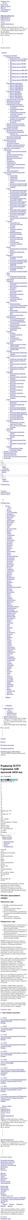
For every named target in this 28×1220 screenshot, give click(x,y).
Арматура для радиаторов (8, 1165)
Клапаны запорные (12, 156)
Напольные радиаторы (13, 101)
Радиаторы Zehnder (15, 450)
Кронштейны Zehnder (16, 448)
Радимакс (10, 420)
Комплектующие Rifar (16, 315)
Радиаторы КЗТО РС (16, 416)
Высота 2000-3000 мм (16, 89)
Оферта (3, 1202)
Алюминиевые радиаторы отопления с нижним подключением (18, 114)
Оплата (6, 845)
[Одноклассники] (4, 780)
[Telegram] (17, 780)
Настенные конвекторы (14, 138)
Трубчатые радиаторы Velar (18, 359)
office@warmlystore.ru (7, 16)
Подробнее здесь (6, 1218)
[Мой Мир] (6, 780)
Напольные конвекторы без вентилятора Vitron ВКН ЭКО (18, 206)
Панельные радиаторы (13, 91)
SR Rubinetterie (11, 317)
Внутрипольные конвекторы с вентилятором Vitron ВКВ (18, 194)
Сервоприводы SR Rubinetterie (15, 329)
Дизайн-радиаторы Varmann (18, 356)
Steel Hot (9, 438)
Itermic (9, 247)
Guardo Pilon (14, 175)
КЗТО (8, 399)
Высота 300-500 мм (16, 94)
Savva (8, 430)
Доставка (3, 1191)
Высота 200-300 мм (16, 93)
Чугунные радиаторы (13, 102)
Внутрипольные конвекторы (15, 132)
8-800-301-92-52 (5, 17)
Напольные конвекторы (14, 137)
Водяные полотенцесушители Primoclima (16, 291)
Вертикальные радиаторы (14, 83)
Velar (8, 357)
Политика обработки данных (9, 1197)
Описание (7, 843)
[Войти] (1, 498)
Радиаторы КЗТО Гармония (18, 412)
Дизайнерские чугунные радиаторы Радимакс (17, 423)
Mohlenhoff (10, 279)
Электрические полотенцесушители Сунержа (16, 243)
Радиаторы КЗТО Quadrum (18, 407)
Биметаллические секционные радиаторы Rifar (18, 304)
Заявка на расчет (7, 837)
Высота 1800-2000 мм (16, 88)
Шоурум (3, 1173)
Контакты (3, 1175)
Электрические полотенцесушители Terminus (16, 339)
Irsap (8, 274)
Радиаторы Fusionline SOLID (18, 271)
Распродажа (7, 458)
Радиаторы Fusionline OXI (18, 266)
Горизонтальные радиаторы (15, 99)
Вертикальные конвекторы (15, 130)
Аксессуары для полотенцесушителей (15, 456)
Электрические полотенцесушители (13, 142)
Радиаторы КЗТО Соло (17, 419)
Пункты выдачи (5, 1181)
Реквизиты (4, 1178)
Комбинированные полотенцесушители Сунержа (16, 234)
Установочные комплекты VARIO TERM (18, 348)
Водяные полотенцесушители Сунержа (16, 229)
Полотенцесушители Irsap (18, 276)
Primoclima (10, 281)
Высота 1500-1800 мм (16, 86)
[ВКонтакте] (1, 780)
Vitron (8, 188)
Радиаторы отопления (10, 55)
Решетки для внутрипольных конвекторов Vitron (18, 217)
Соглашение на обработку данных (13, 1198)
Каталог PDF (4, 1188)
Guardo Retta (14, 177)
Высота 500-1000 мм (16, 96)
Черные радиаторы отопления (16, 125)
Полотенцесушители (10, 140)
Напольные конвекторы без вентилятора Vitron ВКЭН (18, 210)
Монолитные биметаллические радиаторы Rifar (18, 312)
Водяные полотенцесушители (16, 145)
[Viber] (10, 780)
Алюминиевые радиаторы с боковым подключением (18, 118)
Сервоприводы (11, 162)
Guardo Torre (14, 179)
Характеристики (9, 841)
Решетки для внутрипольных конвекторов (18, 134)
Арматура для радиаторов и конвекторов (12, 149)
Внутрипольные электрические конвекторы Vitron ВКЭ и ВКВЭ (18, 198)
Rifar (8, 302)
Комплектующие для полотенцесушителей (10, 454)
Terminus (9, 331)
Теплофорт (10, 429)
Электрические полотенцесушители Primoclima (16, 299)
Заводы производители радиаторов (14, 172)
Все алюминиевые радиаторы (15, 121)
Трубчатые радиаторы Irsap (18, 278)
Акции (3, 1176)
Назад (9, 507)
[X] (8, 780)
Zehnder (9, 446)
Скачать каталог (7, 838)
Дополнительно (8, 846)
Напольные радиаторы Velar (18, 367)
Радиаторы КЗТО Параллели (18, 414)
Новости (3, 1180)
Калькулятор (4, 1186)
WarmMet (10, 372)
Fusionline (10, 255)
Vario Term (10, 343)
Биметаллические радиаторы (15, 124)
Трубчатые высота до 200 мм (18, 59)
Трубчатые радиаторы (13, 57)
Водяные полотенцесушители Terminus (16, 334)
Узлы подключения (12, 171)
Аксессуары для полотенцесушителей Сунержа (16, 224)
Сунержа (9, 221)
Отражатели (10, 161)
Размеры (3, 1023)
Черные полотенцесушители (15, 146)
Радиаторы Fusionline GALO (18, 261)
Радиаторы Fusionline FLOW (18, 260)
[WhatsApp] (12, 780)
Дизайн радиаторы (12, 127)
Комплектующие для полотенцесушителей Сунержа (16, 239)
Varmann (9, 351)
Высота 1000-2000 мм (16, 98)
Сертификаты (5, 1189)
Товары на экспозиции (10, 451)
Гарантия (3, 1194)
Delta (8, 273)
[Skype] (15, 780)
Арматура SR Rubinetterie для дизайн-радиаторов (17, 319)
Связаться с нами (6, 1009)
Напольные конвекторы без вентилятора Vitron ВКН (18, 202)
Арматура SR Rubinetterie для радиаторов (17, 322)
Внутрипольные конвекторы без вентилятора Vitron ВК (18, 191)
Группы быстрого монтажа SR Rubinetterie (18, 325)
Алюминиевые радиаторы (14, 104)
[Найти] (4, 465)
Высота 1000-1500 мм (16, 85)
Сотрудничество (5, 1183)
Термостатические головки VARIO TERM (18, 345)
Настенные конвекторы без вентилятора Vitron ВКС (18, 213)
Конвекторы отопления (11, 128)
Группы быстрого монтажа (15, 154)
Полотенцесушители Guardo (18, 184)
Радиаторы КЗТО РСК (16, 417)
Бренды (3, 1168)
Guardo (9, 174)
